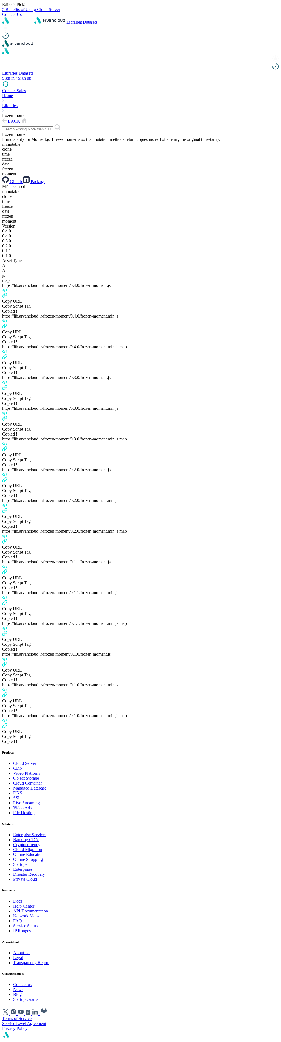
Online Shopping (28, 859)
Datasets (90, 22)
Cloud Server (24, 763)
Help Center (23, 906)
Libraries (74, 22)
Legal (18, 957)
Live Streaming (26, 803)
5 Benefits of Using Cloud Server (31, 9)
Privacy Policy (14, 1028)
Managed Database (29, 788)
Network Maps (26, 916)
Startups (20, 864)
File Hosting (24, 812)
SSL (17, 798)
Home (7, 95)
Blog (17, 994)
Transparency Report (31, 962)
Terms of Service (17, 1018)
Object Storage (26, 778)
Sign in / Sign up (16, 78)
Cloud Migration (27, 849)
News (18, 989)
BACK (14, 121)
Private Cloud (25, 879)
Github (16, 181)
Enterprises (22, 869)
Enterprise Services (29, 834)
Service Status (25, 925)
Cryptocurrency (26, 844)
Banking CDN (26, 839)
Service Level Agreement (24, 1023)
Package (37, 181)
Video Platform (26, 773)
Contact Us (12, 14)
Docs (17, 901)
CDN (18, 768)
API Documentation (30, 911)
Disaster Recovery (29, 874)
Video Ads (22, 807)
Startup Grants (25, 999)
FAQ (17, 921)
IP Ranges (22, 930)
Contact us (22, 984)
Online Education (28, 854)
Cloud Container (27, 783)
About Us (21, 952)
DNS (17, 793)
